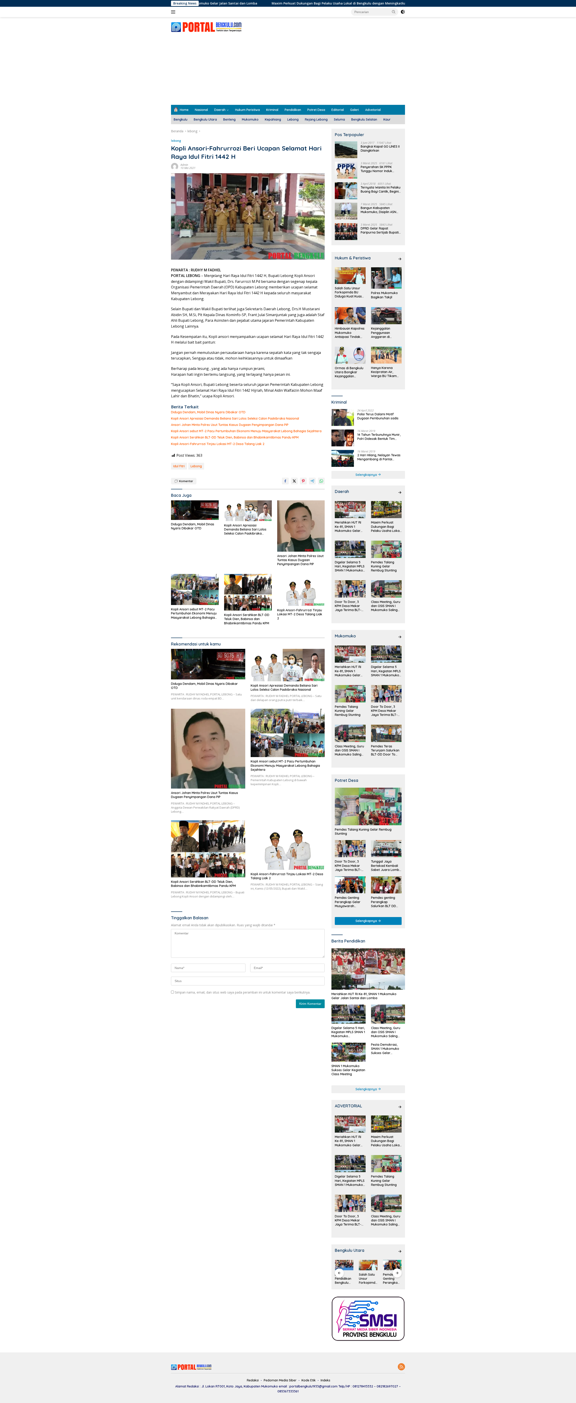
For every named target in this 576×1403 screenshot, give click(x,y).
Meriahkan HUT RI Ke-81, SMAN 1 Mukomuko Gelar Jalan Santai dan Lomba (348, 526)
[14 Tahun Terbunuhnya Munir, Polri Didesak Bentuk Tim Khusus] (342, 437)
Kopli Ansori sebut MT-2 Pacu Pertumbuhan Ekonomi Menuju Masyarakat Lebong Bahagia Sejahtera (246, 431)
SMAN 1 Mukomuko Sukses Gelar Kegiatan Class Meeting (348, 1070)
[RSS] (401, 1367)
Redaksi (253, 1380)
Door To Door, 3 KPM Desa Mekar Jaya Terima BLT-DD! (348, 606)
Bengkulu (180, 119)
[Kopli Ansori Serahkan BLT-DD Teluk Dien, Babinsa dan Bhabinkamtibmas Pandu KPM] (248, 592)
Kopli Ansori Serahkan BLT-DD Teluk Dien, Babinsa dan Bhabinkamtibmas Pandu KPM (235, 437)
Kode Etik (309, 1380)
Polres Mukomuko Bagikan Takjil (384, 295)
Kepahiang (273, 119)
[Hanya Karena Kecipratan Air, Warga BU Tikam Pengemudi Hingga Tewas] (386, 355)
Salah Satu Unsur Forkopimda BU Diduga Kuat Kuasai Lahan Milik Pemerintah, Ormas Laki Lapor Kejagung (349, 292)
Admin (184, 165)
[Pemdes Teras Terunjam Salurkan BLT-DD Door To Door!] (386, 733)
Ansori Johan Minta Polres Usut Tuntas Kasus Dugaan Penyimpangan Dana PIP (229, 425)
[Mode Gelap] (402, 12)
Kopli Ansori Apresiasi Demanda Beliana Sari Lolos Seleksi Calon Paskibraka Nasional (235, 418)
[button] (393, 11)
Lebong (293, 119)
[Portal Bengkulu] (206, 27)
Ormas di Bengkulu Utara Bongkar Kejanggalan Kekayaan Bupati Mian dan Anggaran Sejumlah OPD (349, 372)
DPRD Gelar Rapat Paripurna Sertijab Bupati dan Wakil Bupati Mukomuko (380, 230)
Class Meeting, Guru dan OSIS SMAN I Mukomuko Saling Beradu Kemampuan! (385, 606)
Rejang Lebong (316, 119)
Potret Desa (316, 110)
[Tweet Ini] (294, 481)
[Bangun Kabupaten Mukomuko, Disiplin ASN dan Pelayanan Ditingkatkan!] (346, 211)
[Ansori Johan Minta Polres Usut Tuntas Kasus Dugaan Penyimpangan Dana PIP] (301, 526)
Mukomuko (250, 119)
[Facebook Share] (285, 481)
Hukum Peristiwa (247, 110)
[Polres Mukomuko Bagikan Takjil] (386, 278)
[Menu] (174, 12)
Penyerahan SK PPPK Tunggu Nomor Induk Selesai (376, 169)
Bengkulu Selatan (364, 119)
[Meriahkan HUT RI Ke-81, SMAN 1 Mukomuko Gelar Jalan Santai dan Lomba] (350, 509)
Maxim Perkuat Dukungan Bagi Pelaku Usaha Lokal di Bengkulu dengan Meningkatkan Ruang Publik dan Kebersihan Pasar (289, 3)
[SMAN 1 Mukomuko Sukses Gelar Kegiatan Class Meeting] (348, 1052)
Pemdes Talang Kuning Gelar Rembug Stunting (384, 566)
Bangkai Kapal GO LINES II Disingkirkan (380, 148)
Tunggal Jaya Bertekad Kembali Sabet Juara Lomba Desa (386, 865)
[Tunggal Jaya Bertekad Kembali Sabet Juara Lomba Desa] (386, 848)
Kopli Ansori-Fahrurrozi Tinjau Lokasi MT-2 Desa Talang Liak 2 (217, 444)
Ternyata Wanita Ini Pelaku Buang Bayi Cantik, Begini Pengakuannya (380, 189)
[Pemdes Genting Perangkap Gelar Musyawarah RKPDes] (350, 884)
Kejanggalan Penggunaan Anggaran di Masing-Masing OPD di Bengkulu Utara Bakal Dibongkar (386, 332)
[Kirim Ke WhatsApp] (321, 481)
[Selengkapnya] (400, 259)
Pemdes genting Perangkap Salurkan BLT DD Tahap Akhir (383, 902)
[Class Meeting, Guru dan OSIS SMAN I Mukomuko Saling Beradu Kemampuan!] (386, 589)
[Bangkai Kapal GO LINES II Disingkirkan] (346, 149)
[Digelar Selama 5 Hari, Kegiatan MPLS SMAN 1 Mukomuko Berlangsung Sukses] (350, 549)
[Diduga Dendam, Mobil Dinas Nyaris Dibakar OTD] (195, 510)
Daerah (219, 110)
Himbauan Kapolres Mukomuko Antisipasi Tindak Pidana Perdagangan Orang (349, 332)
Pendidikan (293, 110)
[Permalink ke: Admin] (174, 166)
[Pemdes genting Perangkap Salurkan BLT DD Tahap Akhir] (386, 884)
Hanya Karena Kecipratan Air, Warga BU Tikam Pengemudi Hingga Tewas (385, 372)
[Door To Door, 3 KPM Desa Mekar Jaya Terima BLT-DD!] (350, 589)
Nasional (201, 110)
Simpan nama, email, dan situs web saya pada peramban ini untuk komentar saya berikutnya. (242, 992)
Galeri (354, 110)
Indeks (325, 1380)
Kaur (387, 119)
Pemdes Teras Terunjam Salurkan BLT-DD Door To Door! (385, 750)
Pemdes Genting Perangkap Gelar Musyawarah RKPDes (347, 902)
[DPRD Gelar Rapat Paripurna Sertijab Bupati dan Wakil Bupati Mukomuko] (346, 231)
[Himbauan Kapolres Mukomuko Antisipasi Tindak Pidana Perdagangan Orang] (350, 315)
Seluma (339, 119)
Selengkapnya (367, 475)
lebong (176, 141)
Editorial (337, 110)
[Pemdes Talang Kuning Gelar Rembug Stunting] (386, 549)
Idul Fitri (179, 466)
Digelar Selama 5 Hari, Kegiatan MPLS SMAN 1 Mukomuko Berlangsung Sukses (350, 566)
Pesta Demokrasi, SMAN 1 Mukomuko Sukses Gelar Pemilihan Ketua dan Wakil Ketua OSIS (386, 1049)
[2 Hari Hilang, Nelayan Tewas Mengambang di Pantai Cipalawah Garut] (342, 458)
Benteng (229, 119)
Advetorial (373, 110)
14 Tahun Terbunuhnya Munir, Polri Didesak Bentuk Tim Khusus (378, 437)
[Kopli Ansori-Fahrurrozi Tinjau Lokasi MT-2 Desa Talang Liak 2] (301, 590)
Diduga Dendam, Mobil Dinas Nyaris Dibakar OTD (208, 412)
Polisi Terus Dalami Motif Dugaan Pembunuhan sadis (377, 416)
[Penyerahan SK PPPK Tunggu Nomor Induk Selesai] (346, 170)
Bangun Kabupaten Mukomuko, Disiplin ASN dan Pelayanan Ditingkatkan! (378, 210)
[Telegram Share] (312, 481)
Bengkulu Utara (205, 119)
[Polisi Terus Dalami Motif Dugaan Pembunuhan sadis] (342, 417)
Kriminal (272, 110)
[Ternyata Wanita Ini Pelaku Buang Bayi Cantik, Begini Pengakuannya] (346, 190)
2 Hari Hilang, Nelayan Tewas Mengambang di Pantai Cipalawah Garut (378, 457)
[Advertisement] (288, 71)
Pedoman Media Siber (280, 1380)
